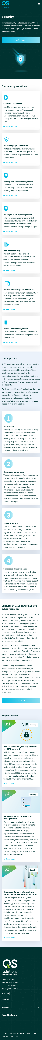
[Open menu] (38, 4)
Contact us (21, 700)
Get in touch (21, 39)
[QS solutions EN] (10, 4)
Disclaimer (31, 1033)
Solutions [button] (5, 999)
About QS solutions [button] (9, 1015)
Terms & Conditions (10, 1036)
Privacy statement (18, 1033)
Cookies (5, 1033)
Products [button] (5, 1007)
